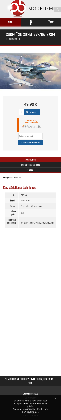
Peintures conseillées (30, 164)
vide (51, 22)
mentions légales (35, 409)
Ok (55, 398)
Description (30, 159)
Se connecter (31, 22)
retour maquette (13, 39)
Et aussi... (30, 169)
